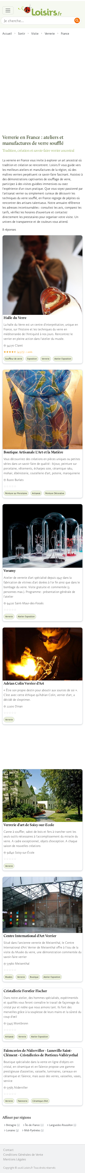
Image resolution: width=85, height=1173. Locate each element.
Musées (8, 977)
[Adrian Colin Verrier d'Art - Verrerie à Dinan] (42, 654)
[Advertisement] (42, 83)
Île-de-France (32, 1125)
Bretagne (11, 1125)
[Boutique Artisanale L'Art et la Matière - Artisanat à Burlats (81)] (42, 409)
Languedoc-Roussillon (61, 1125)
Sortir (21, 33)
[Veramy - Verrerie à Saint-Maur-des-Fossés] (42, 536)
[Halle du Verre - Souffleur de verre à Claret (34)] (42, 275)
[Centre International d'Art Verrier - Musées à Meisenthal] (42, 905)
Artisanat (36, 493)
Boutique (34, 977)
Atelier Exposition (62, 358)
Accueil (7, 33)
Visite (35, 33)
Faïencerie (22, 1101)
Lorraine (10, 1130)
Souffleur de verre (13, 358)
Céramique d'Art (40, 1101)
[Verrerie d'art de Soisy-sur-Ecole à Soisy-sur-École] (42, 795)
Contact (8, 1150)
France (65, 33)
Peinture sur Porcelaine (16, 493)
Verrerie (50, 33)
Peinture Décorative (54, 493)
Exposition (32, 358)
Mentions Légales (14, 1159)
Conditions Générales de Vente (23, 1154)
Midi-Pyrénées (32, 1130)
